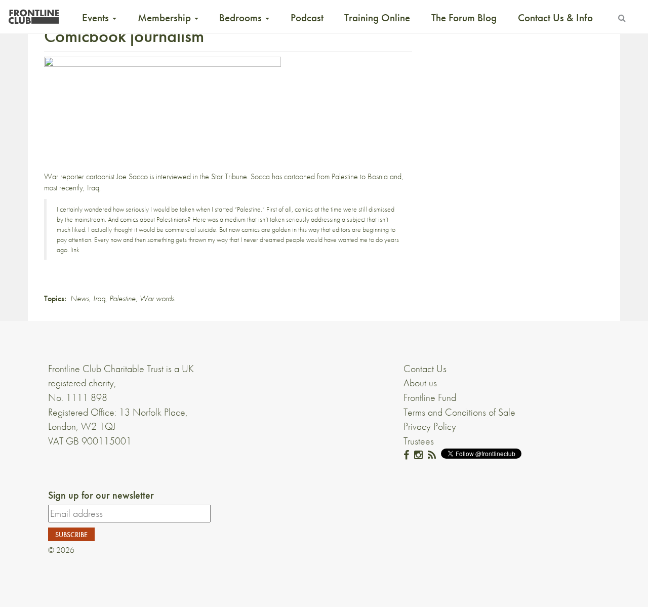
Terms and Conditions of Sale (459, 412)
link (74, 249)
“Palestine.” (249, 209)
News (79, 298)
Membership (165, 17)
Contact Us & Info (555, 17)
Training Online (377, 17)
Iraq (99, 298)
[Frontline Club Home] (33, 14)
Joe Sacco (132, 176)
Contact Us (425, 368)
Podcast (307, 17)
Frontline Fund (429, 397)
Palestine (122, 298)
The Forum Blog (464, 17)
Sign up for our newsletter (101, 495)
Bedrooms (241, 17)
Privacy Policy (429, 426)
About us (420, 382)
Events (96, 17)
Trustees (418, 441)
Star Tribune (229, 176)
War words (157, 298)
